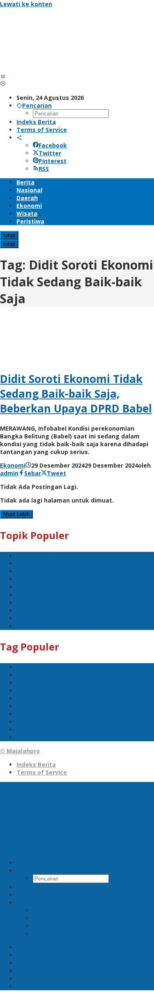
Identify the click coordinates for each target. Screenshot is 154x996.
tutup (9, 235)
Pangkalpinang (38, 556)
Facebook (53, 145)
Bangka (27, 571)
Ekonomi (12, 465)
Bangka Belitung (41, 563)
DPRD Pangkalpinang (47, 579)
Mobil (24, 595)
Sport (24, 610)
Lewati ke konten (26, 4)
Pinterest (53, 161)
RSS (44, 169)
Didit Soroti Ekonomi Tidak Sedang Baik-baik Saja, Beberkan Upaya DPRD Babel (76, 393)
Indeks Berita (36, 764)
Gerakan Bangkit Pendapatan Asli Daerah (78, 626)
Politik (25, 587)
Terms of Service (41, 772)
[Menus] (3, 76)
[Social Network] (19, 137)
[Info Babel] (61, 68)
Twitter (50, 153)
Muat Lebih (16, 514)
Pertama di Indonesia (48, 618)
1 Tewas (28, 602)
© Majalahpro (20, 751)
